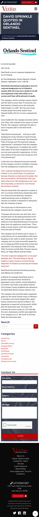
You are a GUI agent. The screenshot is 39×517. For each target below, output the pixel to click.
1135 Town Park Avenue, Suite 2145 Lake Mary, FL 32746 (19, 488)
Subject (6, 396)
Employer (4, 348)
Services (20, 464)
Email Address (9, 387)
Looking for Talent (20, 461)
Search (5, 322)
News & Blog (21, 469)
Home (4, 36)
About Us (20, 456)
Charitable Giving (7, 343)
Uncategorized (6, 359)
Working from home (8, 361)
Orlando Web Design (24, 508)
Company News (6, 346)
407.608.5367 (10, 2)
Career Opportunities (20, 459)
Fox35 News (5, 351)
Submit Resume (20, 466)
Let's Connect (27, 2)
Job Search (5, 356)
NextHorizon (28, 505)
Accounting (5, 338)
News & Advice (12, 36)
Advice (3, 341)
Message (6, 405)
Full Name (7, 378)
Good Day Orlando (7, 354)
